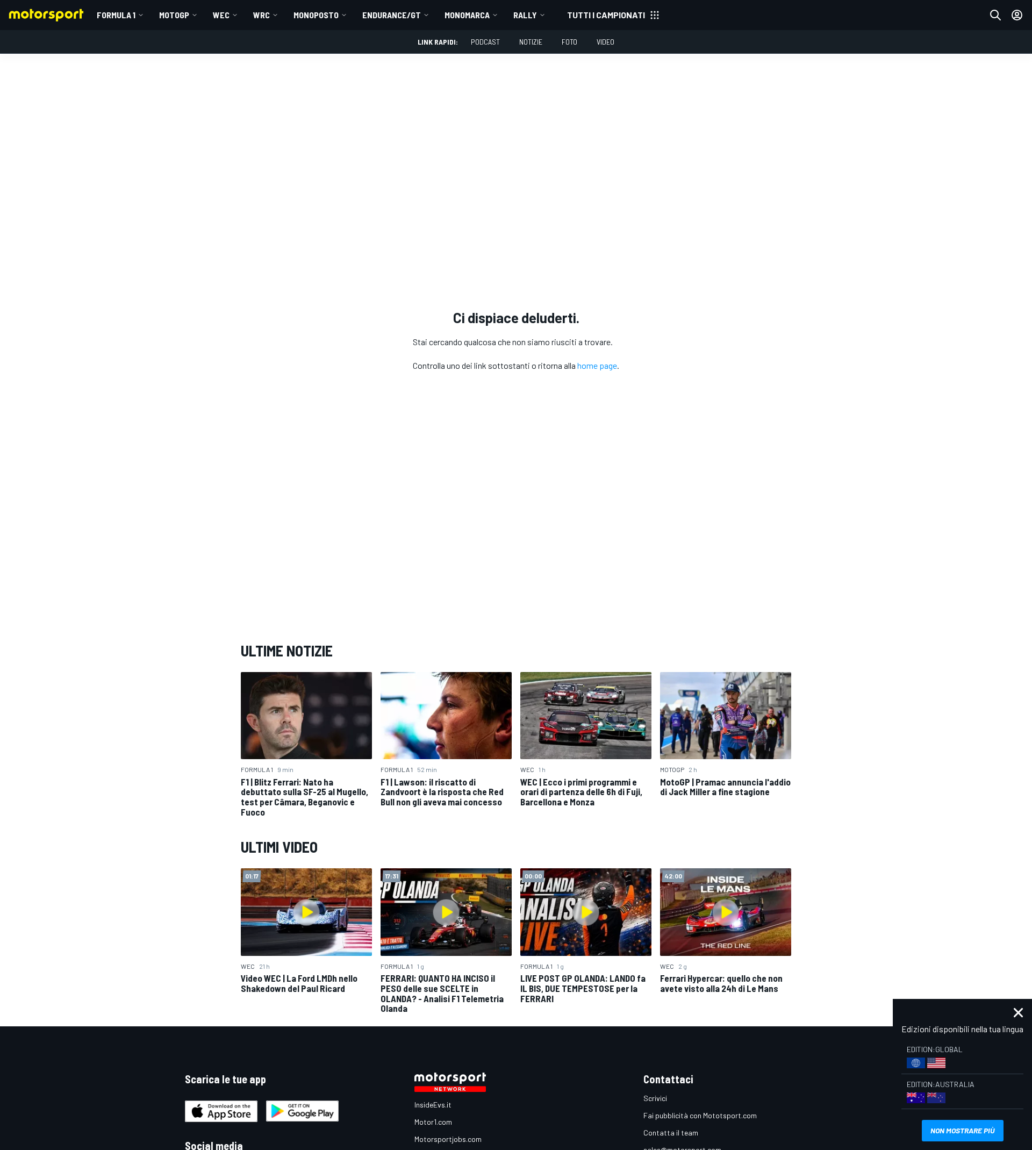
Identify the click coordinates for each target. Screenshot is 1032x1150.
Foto (569, 41)
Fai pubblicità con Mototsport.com (700, 1115)
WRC (261, 15)
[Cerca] (995, 15)
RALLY (525, 15)
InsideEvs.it (433, 1104)
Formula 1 (116, 15)
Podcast (485, 41)
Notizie (530, 41)
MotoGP (174, 15)
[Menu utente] (1017, 15)
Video (605, 41)
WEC (221, 15)
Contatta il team (670, 1132)
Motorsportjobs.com (448, 1139)
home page (597, 365)
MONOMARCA (467, 15)
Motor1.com (433, 1121)
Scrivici (655, 1098)
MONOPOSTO (316, 15)
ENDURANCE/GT (391, 15)
